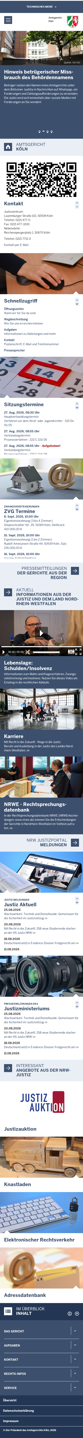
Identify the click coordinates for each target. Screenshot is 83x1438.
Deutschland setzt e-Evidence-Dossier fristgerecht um (39, 943)
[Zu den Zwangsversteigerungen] (41, 478)
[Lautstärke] (46, 652)
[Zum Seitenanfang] (76, 1313)
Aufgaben (12, 1345)
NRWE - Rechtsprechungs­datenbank (35, 807)
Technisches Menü (40, 6)
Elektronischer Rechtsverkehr (39, 1240)
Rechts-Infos (15, 1374)
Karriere (13, 736)
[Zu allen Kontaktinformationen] (41, 176)
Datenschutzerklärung (18, 1410)
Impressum (11, 1421)
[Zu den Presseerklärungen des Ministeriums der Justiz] (41, 976)
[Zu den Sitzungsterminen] (41, 377)
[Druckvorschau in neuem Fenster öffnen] (69, 1313)
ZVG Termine (21, 509)
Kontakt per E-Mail (16, 245)
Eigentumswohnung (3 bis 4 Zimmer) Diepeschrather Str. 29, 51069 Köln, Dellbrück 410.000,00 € (34, 525)
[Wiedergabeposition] (41, 647)
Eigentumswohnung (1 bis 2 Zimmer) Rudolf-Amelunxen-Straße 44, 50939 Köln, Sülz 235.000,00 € (35, 544)
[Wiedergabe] (3, 652)
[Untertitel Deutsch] (71, 651)
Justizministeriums (27, 1007)
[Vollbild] (78, 651)
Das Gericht (14, 1331)
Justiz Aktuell (20, 903)
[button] (39, 132)
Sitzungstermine (24, 404)
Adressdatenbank (25, 1295)
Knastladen (17, 1184)
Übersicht (10, 1400)
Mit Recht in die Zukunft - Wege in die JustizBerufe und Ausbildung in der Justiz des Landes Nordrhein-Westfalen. (39, 746)
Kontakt (13, 204)
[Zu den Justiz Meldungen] (41, 872)
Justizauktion (20, 1129)
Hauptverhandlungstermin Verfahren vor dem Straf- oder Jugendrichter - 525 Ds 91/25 (39, 421)
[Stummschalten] (27, 652)
